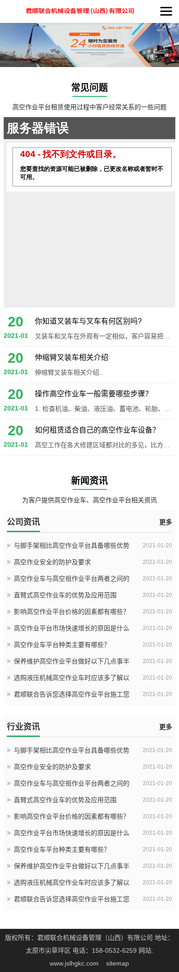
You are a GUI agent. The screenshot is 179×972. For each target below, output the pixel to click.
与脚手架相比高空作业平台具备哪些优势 (71, 545)
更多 (165, 522)
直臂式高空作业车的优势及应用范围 (65, 595)
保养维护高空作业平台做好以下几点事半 (71, 661)
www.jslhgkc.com (74, 963)
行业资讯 (23, 726)
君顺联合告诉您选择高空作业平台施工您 (71, 694)
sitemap (117, 963)
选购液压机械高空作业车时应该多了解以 (71, 677)
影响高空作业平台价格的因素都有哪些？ (71, 611)
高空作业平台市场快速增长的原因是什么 (71, 628)
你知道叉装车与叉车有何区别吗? (88, 321)
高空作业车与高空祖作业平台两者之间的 (71, 578)
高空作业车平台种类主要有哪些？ (62, 644)
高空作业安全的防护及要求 (52, 562)
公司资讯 (23, 522)
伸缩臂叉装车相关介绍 (71, 357)
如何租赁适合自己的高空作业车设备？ (97, 430)
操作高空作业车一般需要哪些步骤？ (93, 394)
